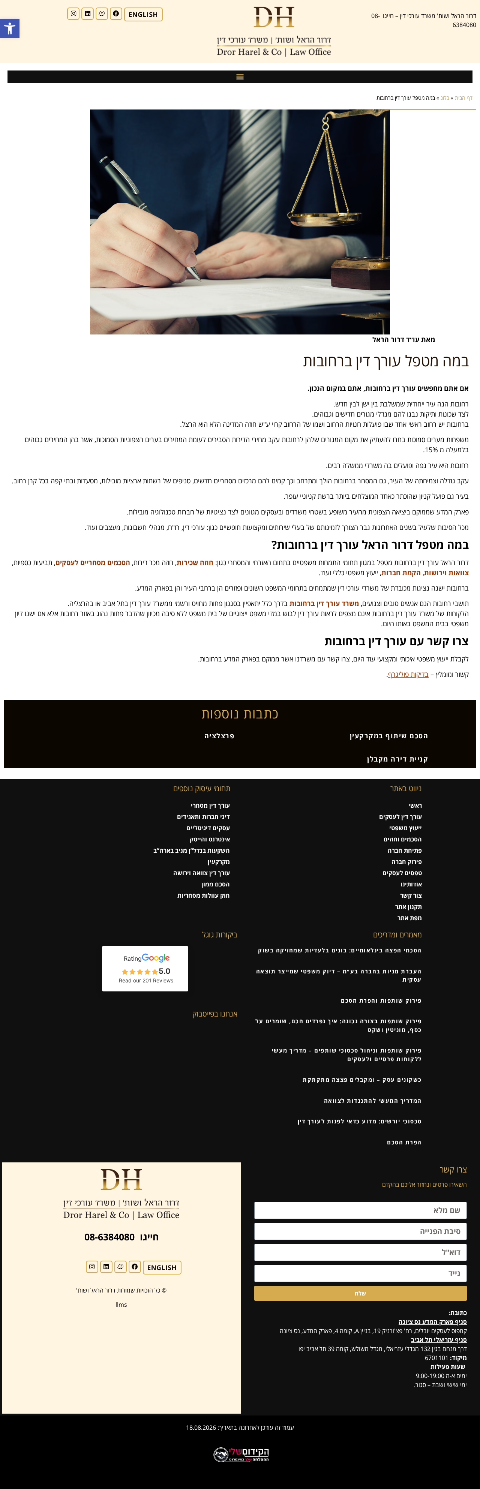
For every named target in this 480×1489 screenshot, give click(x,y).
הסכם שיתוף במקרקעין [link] (389, 735)
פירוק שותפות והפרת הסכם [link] (381, 1000)
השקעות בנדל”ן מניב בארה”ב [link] (191, 850)
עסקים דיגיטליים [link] (208, 828)
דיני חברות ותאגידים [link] (203, 817)
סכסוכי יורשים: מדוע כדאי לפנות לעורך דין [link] (360, 1121)
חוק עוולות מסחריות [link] (203, 895)
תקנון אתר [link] (408, 907)
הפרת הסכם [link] (404, 1142)
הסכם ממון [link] (215, 884)
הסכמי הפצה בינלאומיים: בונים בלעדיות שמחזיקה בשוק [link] (340, 950)
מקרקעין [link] (219, 862)
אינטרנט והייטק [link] (210, 839)
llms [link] (121, 1304)
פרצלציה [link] (219, 735)
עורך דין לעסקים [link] (400, 817)
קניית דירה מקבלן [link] (397, 758)
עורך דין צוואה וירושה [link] (201, 873)
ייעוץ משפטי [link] (405, 828)
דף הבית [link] (463, 97)
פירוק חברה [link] (407, 862)
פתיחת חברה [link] (405, 850)
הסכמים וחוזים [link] (403, 839)
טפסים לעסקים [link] (402, 873)
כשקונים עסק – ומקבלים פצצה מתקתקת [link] (362, 1079)
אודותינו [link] (411, 884)
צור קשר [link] (411, 895)
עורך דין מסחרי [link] (210, 805)
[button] (240, 76)
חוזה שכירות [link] (195, 562)
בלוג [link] (445, 97)
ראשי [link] (415, 805)
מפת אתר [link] (410, 918)
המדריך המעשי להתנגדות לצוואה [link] (373, 1100)
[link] (10, 28)
